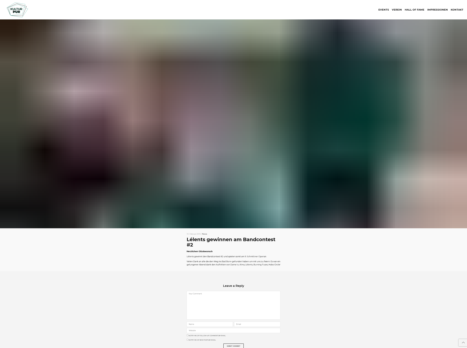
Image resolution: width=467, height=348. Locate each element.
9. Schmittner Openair (255, 256)
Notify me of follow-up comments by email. (207, 335)
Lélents (190, 256)
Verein (397, 9)
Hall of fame (414, 9)
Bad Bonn (227, 261)
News (204, 234)
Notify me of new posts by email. (202, 340)
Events (383, 9)
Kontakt (457, 9)
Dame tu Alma (237, 264)
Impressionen (437, 9)
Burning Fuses (260, 264)
